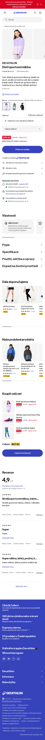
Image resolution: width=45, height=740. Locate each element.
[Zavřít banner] (41, 4)
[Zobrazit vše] (3, 26)
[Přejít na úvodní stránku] (19, 13)
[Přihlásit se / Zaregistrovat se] (35, 12)
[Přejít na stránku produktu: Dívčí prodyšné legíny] (8, 433)
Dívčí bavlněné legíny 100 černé (27, 307)
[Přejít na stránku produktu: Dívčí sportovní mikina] (8, 406)
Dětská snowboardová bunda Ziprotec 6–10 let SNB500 (11, 367)
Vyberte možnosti (23, 453)
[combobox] (22, 129)
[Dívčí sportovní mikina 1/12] (17, 44)
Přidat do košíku (22, 149)
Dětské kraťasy (9, 306)
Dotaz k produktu (12, 94)
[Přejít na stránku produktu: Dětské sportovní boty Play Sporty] (8, 420)
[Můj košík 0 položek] (40, 12)
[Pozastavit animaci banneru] (37, 4)
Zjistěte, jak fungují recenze (12, 488)
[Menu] (4, 12)
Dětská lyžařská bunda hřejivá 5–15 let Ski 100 (28, 366)
